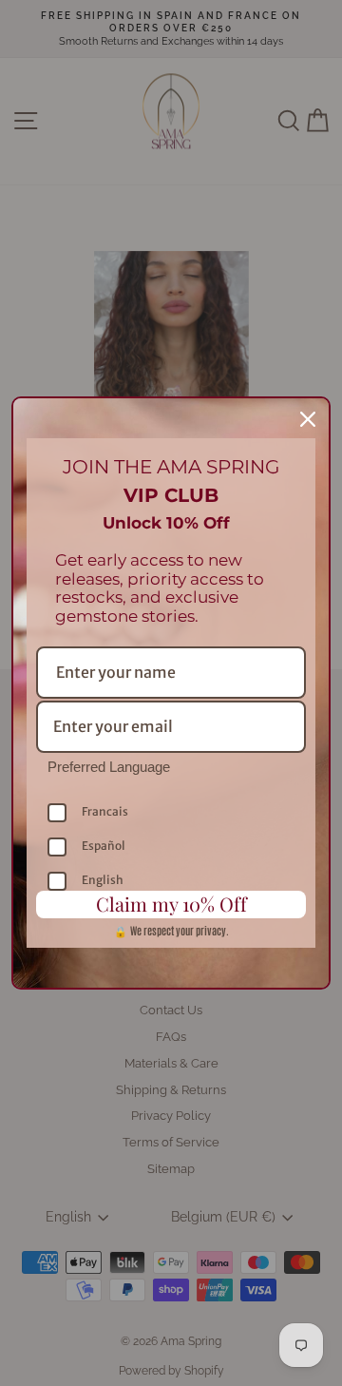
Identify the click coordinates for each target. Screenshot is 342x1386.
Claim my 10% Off (171, 903)
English (103, 880)
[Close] (308, 419)
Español (103, 845)
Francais (105, 811)
